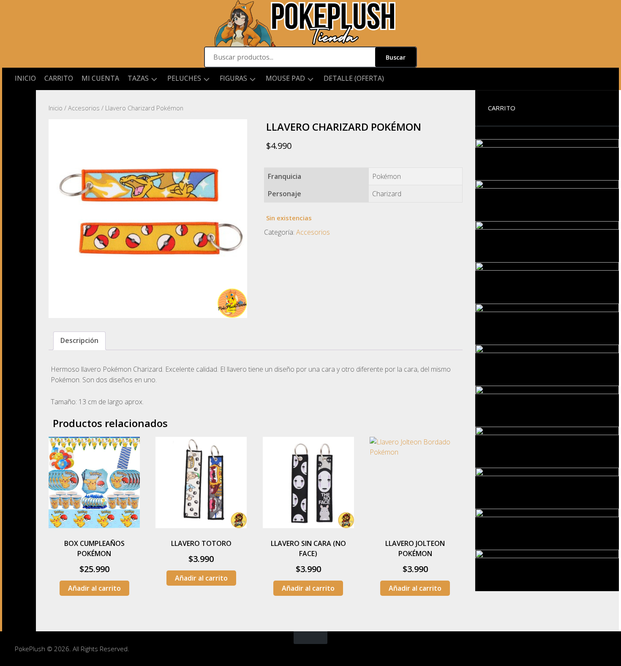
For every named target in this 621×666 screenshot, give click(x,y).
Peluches (184, 78)
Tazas (138, 78)
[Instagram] (19, 103)
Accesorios (84, 108)
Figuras (233, 78)
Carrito (58, 78)
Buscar (396, 57)
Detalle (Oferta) (354, 78)
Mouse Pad (285, 78)
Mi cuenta (100, 78)
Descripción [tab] (79, 340)
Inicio (25, 78)
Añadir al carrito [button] (94, 588)
